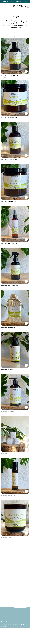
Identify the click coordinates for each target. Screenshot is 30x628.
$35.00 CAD (4, 119)
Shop (2, 612)
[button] (25, 7)
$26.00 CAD (4, 77)
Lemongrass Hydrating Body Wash (9, 75)
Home (2, 35)
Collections (7, 35)
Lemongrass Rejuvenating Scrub (9, 117)
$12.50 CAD (4, 329)
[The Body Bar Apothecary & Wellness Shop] (15, 6)
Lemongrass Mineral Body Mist (9, 243)
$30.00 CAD (4, 371)
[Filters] (28, 36)
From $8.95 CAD (5, 454)
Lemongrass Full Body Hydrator (9, 159)
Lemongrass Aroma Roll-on (8, 495)
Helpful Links (4, 617)
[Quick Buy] (26, 449)
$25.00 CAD (4, 496)
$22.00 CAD (4, 245)
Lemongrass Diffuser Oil (7, 369)
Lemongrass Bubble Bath (7, 411)
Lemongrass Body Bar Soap (8, 327)
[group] (15, 1)
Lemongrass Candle (6, 537)
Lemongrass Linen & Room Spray (9, 285)
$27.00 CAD (4, 161)
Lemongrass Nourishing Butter (8, 201)
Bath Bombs (4, 453)
